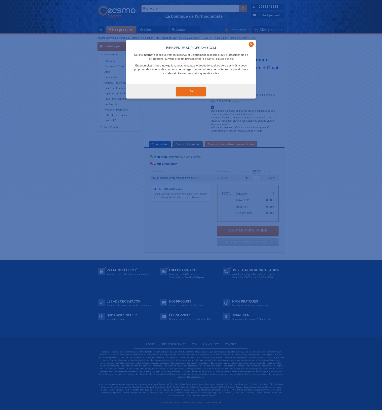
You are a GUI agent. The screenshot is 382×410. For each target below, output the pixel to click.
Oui (191, 91)
